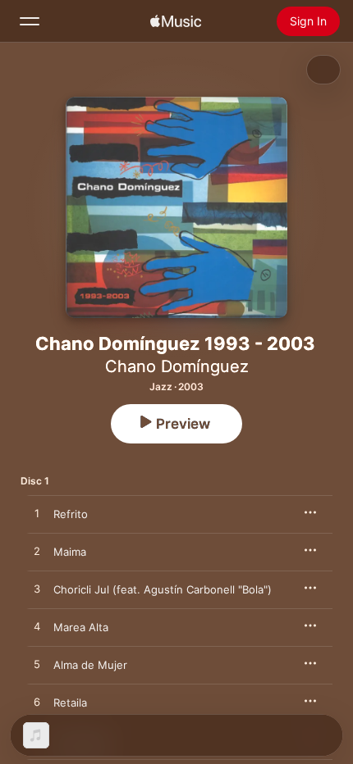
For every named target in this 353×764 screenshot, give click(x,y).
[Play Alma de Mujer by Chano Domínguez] (37, 664)
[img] (175, 21)
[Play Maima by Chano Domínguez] (37, 551)
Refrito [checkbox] (70, 514)
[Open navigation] (29, 21)
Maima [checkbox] (69, 551)
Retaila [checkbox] (70, 702)
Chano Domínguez (177, 366)
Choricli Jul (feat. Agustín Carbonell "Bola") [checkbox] (162, 589)
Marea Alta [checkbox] (80, 627)
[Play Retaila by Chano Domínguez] (37, 702)
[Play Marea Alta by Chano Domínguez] (37, 627)
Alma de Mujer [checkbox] (90, 664)
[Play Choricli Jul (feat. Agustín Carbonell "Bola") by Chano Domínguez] (37, 589)
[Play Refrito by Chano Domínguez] (37, 514)
